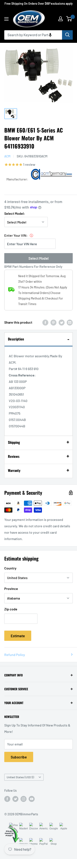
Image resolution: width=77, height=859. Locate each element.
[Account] (60, 18)
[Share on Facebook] (45, 322)
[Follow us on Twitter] (15, 799)
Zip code (10, 609)
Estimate (18, 636)
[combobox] (33, 35)
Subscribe (19, 757)
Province (11, 589)
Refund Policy (14, 655)
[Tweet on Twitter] (62, 322)
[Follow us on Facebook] (7, 799)
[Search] (67, 35)
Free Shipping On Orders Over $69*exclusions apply (38, 3)
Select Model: (14, 213)
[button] (50, 35)
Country (10, 568)
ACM (7, 156)
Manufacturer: (17, 179)
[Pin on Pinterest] (53, 322)
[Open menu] (6, 19)
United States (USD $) (20, 777)
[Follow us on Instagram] (24, 799)
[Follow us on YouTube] (32, 799)
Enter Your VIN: (16, 235)
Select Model (38, 258)
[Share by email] (70, 322)
